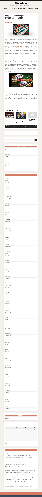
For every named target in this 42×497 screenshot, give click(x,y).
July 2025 (6, 207)
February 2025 (7, 219)
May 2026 (7, 185)
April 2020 (7, 324)
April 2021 (7, 296)
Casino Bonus (30, 8)
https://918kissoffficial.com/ (10, 62)
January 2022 (7, 276)
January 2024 (7, 246)
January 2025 (7, 221)
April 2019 (7, 351)
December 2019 (8, 333)
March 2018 (7, 381)
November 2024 (8, 226)
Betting (13, 8)
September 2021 (8, 285)
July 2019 (6, 344)
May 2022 (7, 269)
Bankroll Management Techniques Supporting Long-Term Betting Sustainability (18, 479)
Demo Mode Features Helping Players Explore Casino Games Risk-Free (17, 472)
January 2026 (7, 194)
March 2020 (7, 326)
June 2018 (7, 374)
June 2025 (7, 210)
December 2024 (8, 223)
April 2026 (7, 187)
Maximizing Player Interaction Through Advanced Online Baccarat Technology (18, 481)
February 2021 (7, 301)
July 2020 (6, 317)
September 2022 (8, 262)
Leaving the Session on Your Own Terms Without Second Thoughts (16, 453)
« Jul (6, 443)
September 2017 (8, 394)
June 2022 (7, 267)
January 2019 (7, 358)
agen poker (7, 418)
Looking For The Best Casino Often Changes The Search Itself (15, 464)
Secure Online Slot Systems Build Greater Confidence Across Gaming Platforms (18, 455)
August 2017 (7, 397)
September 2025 (8, 203)
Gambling (25, 8)
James (12, 20)
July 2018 (6, 372)
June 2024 (7, 237)
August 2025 (7, 205)
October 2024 (7, 228)
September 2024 (8, 230)
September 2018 (8, 367)
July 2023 (6, 253)
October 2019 (7, 337)
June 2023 (7, 255)
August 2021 (7, 287)
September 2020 (8, 312)
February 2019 (7, 356)
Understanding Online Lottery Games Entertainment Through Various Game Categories (19, 477)
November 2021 (8, 280)
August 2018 (7, 369)
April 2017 (7, 406)
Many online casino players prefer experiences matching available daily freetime (18, 486)
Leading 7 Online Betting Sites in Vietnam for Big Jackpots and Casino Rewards (18, 457)
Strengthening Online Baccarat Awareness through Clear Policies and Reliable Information (20, 470)
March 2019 (7, 353)
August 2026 (7, 178)
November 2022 (8, 260)
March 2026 (7, 189)
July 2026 (6, 180)
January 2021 (7, 303)
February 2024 (7, 244)
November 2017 (8, 390)
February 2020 (7, 328)
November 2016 (8, 408)
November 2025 (8, 198)
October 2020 (7, 310)
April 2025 (7, 214)
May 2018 (7, 376)
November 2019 (8, 335)
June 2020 (7, 319)
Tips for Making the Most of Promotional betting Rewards (14, 462)
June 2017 (7, 401)
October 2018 (7, 365)
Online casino (19, 8)
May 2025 (7, 212)
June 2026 (7, 182)
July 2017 (6, 399)
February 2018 (7, 383)
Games (6, 158)
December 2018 (8, 360)
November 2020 (8, 308)
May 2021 (7, 294)
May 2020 (7, 321)
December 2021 (8, 278)
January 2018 (7, 385)
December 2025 (8, 196)
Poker (9, 8)
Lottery (36, 8)
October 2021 (7, 283)
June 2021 (7, 292)
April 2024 (7, 239)
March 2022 (7, 271)
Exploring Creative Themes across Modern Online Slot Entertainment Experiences (19, 474)
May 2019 (7, 349)
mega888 (20, 46)
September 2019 (8, 340)
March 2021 (7, 299)
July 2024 (6, 235)
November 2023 (8, 251)
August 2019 (7, 342)
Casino (5, 8)
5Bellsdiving (21, 3)
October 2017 (7, 392)
